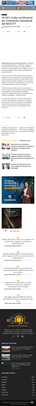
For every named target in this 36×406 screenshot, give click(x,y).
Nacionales (8, 12)
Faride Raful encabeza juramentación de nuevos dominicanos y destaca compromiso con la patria (18, 270)
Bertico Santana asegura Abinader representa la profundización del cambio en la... (21, 365)
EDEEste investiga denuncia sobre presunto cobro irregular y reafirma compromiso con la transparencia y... (18, 256)
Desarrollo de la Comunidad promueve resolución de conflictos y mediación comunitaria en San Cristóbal (18, 285)
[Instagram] (18, 336)
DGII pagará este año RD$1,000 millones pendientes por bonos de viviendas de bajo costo (18, 299)
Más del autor (25, 140)
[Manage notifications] (32, 402)
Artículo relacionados (10, 140)
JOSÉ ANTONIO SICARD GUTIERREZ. (12, 26)
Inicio (3, 12)
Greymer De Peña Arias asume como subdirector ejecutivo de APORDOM (21, 166)
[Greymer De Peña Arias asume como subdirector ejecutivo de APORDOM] (6, 166)
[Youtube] (22, 336)
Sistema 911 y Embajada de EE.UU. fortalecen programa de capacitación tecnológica (26, 129)
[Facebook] (13, 336)
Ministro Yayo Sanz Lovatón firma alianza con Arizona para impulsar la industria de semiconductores (18, 241)
